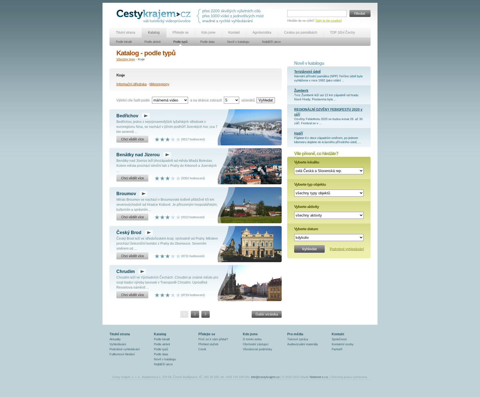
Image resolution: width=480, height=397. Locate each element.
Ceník (202, 349)
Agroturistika (261, 32)
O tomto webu (252, 339)
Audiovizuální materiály (302, 344)
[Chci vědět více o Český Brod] (132, 256)
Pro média (295, 334)
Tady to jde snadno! (328, 20)
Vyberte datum (306, 229)
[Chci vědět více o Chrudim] (132, 295)
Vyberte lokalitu (306, 162)
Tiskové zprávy (297, 339)
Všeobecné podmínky (257, 349)
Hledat (360, 13)
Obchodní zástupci (255, 344)
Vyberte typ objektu (310, 184)
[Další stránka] (267, 314)
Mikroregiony (159, 84)
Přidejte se (180, 32)
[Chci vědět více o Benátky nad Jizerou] (132, 178)
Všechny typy (125, 59)
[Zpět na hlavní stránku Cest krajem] (154, 16)
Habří (298, 133)
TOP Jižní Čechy (342, 32)
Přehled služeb (208, 344)
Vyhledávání (117, 344)
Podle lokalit (124, 41)
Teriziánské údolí (307, 72)
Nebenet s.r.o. (319, 377)
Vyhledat (266, 100)
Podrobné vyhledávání (347, 249)
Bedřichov (127, 115)
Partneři (337, 349)
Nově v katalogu (238, 41)
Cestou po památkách (300, 32)
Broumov (126, 193)
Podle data (207, 41)
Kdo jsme (208, 32)
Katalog (154, 32)
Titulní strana (125, 32)
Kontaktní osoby (343, 344)
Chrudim (125, 271)
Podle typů (180, 41)
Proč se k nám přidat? (213, 339)
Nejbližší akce (271, 41)
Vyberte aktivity (306, 206)
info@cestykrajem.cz (265, 377)
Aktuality (115, 339)
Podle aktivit (152, 41)
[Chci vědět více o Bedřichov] (132, 139)
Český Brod (128, 232)
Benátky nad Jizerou (138, 154)
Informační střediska (131, 84)
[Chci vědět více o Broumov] (132, 217)
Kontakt (234, 32)
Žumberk (301, 91)
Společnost (339, 339)
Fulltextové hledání (122, 354)
